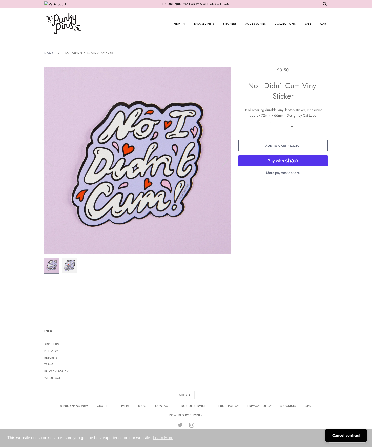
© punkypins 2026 (74, 406)
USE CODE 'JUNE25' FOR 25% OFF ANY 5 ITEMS (194, 4)
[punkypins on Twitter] (180, 426)
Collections (285, 24)
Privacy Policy (56, 371)
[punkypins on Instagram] (191, 426)
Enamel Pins (204, 24)
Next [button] (221, 160)
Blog (142, 406)
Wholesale (53, 378)
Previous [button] (52, 160)
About (102, 406)
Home (48, 53)
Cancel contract (346, 435)
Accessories (255, 24)
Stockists (288, 406)
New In (179, 24)
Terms (49, 364)
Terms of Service (192, 406)
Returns (50, 358)
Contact (162, 406)
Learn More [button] (163, 438)
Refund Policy (227, 406)
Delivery (51, 351)
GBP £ (183, 395)
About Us (51, 344)
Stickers (230, 24)
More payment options (283, 172)
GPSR (309, 406)
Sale (308, 24)
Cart (324, 24)
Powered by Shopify (186, 415)
